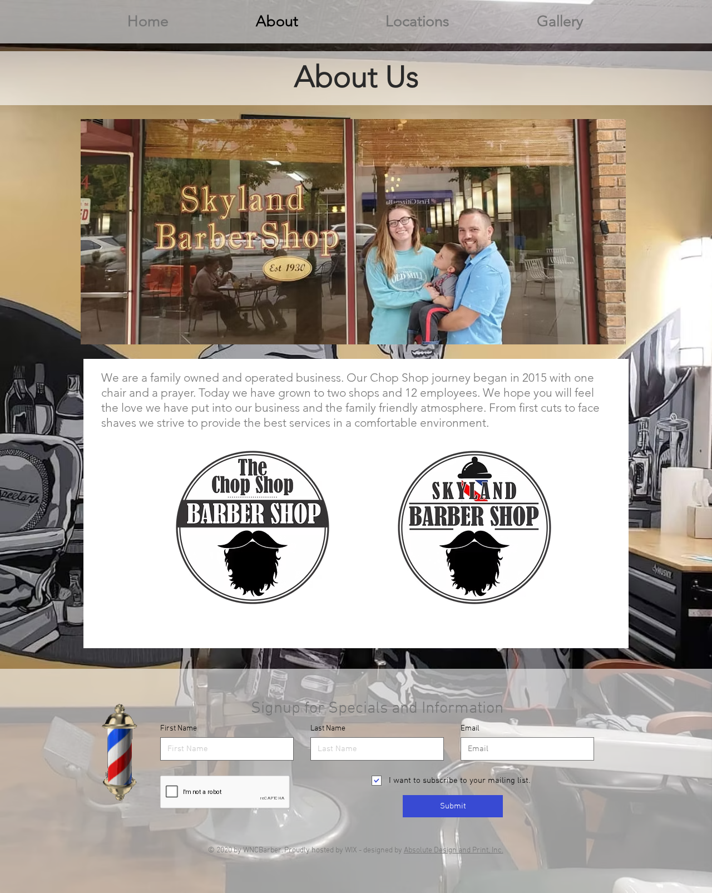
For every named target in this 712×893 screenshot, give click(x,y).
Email (470, 729)
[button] (417, 21)
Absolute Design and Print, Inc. (453, 850)
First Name (178, 729)
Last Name (327, 729)
